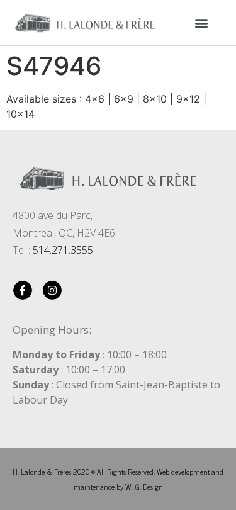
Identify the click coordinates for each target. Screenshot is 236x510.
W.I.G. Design (144, 486)
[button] (201, 22)
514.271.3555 (63, 250)
